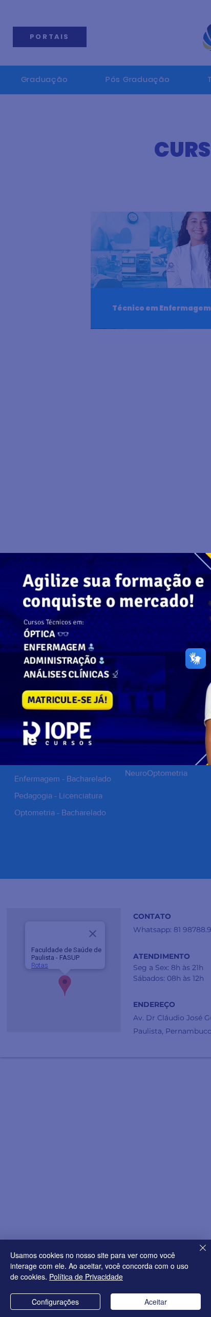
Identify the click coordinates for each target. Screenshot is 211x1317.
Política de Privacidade (86, 1276)
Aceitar (155, 1302)
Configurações (55, 1302)
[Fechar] (196, 1254)
